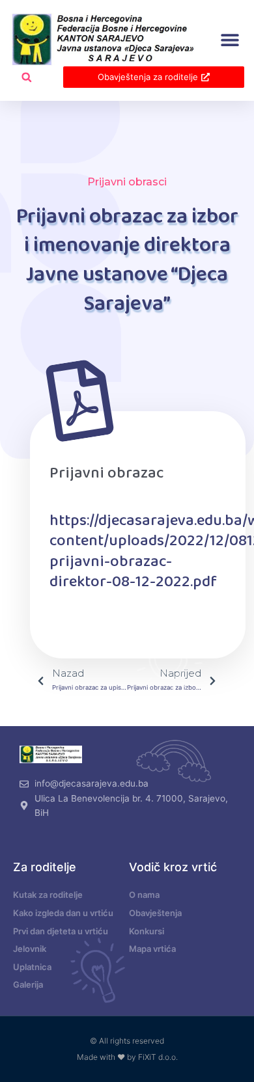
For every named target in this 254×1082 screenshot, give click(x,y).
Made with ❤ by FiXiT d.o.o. (127, 1057)
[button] (229, 40)
